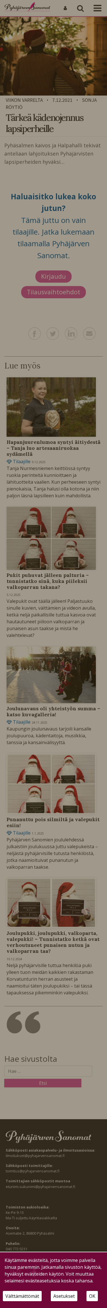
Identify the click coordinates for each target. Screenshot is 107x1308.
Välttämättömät (22, 1296)
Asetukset (64, 1296)
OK (92, 1296)
